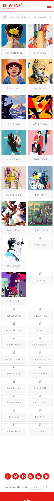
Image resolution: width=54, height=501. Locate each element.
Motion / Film (25, 17)
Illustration (13, 17)
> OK (46, 487)
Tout (4, 17)
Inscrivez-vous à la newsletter (17, 487)
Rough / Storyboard (39, 17)
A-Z (50, 17)
